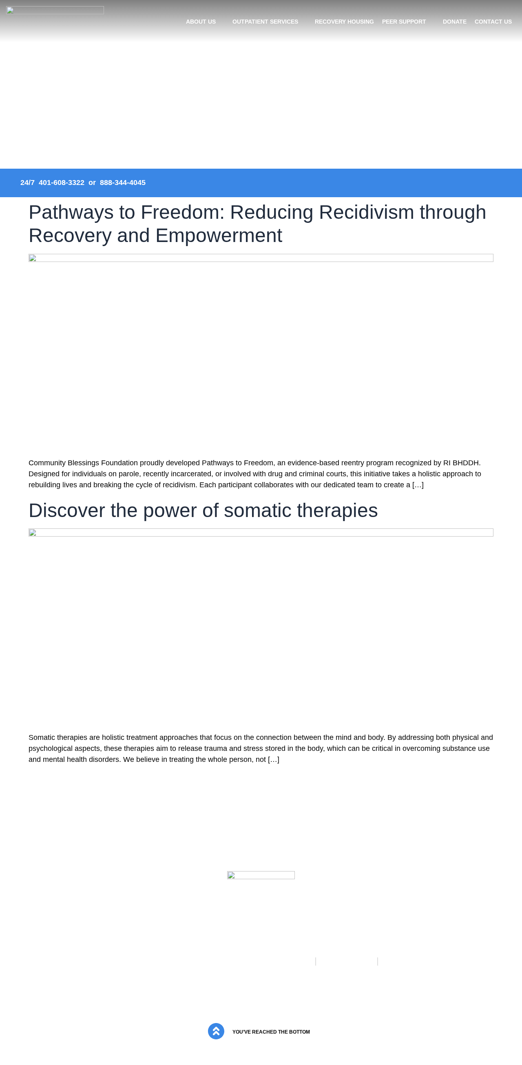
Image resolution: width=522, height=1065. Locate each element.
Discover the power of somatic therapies (203, 510)
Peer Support (404, 21)
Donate (455, 21)
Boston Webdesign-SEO (278, 1005)
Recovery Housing (344, 21)
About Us (201, 21)
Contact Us (493, 21)
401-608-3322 (61, 182)
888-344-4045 (123, 182)
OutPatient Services (265, 21)
